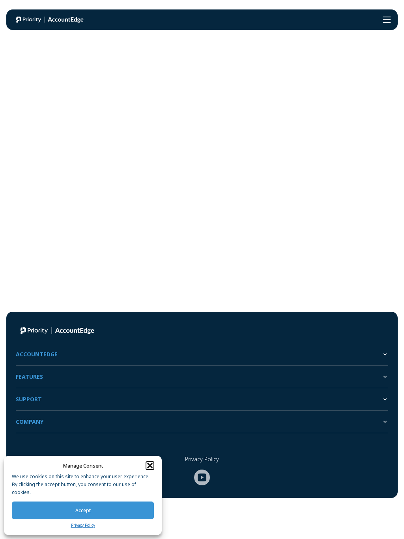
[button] (150, 466)
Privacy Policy (83, 525)
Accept (83, 510)
